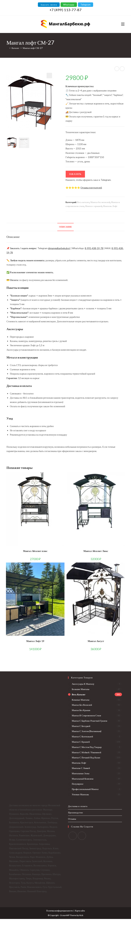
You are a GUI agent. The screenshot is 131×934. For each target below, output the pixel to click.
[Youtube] (82, 836)
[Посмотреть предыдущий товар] (116, 68)
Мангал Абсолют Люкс (95, 551)
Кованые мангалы (80, 699)
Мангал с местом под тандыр (87, 747)
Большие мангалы (80, 689)
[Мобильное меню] (123, 24)
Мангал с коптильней (82, 736)
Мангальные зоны (80, 773)
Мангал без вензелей (100, 202)
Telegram (86, 4)
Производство (75, 812)
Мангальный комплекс (83, 778)
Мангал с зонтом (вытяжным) (86, 731)
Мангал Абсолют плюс (35, 551)
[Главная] (7, 48)
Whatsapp (68, 4)
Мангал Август (96, 641)
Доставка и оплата (77, 806)
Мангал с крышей (93, 206)
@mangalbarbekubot (59, 248)
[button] (49, 75)
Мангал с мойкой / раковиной (86, 752)
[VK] (73, 836)
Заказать (75, 174)
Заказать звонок (48, 4)
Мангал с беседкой (81, 726)
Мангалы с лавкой (81, 768)
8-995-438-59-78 (94, 248)
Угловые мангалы (80, 794)
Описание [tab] (65, 227)
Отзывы (72, 818)
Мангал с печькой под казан (86, 757)
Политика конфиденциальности (59, 910)
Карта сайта (80, 910)
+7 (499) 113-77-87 (65, 10)
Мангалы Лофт (110, 206)
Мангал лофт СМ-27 (33, 48)
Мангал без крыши (81, 710)
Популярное (77, 783)
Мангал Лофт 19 (35, 641)
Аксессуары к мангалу (83, 683)
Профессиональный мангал (85, 789)
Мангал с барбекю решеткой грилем (89, 720)
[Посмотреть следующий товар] (122, 68)
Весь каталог (83, 202)
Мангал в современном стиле (86, 715)
